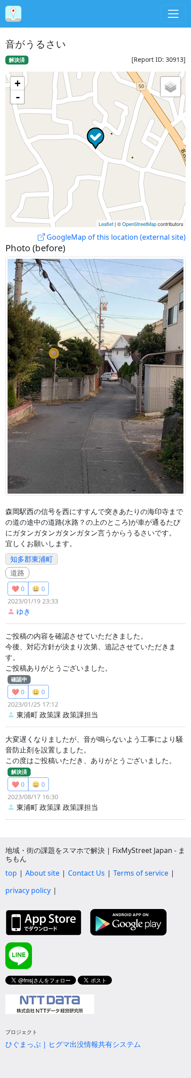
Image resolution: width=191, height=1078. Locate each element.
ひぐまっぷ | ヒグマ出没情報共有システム (73, 1044)
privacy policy (28, 890)
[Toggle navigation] (173, 14)
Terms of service (140, 873)
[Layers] (170, 87)
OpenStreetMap (139, 223)
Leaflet (106, 223)
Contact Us (86, 873)
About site (42, 873)
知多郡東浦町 (31, 559)
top (11, 873)
